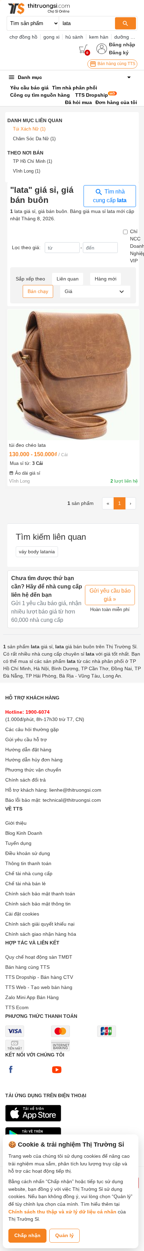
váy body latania (37, 551)
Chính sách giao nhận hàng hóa (40, 934)
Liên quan (68, 279)
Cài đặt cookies (22, 914)
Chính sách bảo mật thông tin (38, 903)
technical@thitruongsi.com (72, 800)
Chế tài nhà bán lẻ (25, 883)
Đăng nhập (122, 44)
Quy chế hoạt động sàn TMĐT (38, 957)
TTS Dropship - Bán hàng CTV (39, 977)
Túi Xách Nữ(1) (29, 129)
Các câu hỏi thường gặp (32, 729)
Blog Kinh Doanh (23, 833)
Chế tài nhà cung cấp (28, 873)
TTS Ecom (17, 1007)
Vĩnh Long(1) (26, 171)
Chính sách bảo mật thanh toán (40, 893)
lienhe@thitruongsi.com (75, 790)
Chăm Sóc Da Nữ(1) (34, 138)
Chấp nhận (27, 1235)
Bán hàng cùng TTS (115, 63)
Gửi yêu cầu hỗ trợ (26, 739)
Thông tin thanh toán (28, 863)
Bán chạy (38, 291)
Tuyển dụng (18, 843)
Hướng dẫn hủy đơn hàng (34, 759)
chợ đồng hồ (23, 37)
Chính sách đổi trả (25, 780)
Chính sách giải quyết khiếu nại (39, 924)
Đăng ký (119, 52)
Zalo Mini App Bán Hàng (32, 997)
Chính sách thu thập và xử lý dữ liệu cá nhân (62, 1211)
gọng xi (51, 37)
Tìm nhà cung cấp (110, 196)
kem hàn (98, 37)
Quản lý (64, 1235)
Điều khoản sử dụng (27, 853)
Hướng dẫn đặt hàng (28, 749)
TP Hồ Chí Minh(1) (32, 161)
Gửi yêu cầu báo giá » (110, 595)
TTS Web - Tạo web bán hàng (38, 987)
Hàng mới (105, 279)
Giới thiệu (16, 823)
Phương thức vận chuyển (33, 770)
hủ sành (74, 37)
